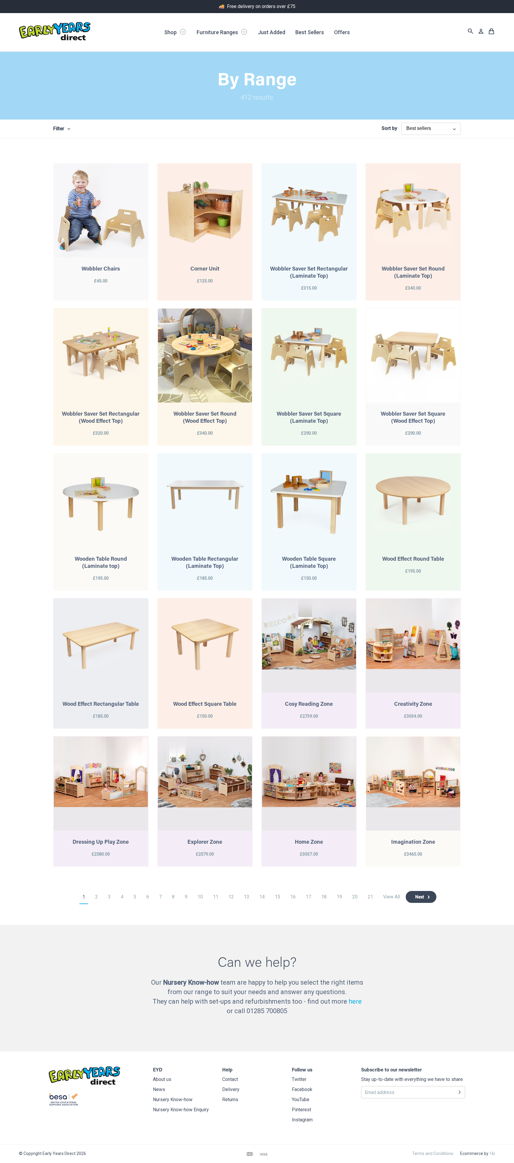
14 (262, 897)
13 (246, 897)
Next (419, 897)
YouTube (300, 1099)
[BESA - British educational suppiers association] (64, 1100)
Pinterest (301, 1109)
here (355, 1001)
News (159, 1089)
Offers (342, 32)
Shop (171, 32)
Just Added (271, 32)
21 (370, 897)
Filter (58, 128)
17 (308, 897)
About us (162, 1079)
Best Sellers (309, 32)
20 (355, 897)
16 (293, 897)
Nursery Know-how (172, 1099)
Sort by (389, 128)
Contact (230, 1079)
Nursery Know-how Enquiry (181, 1109)
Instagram (302, 1120)
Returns (230, 1099)
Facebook (302, 1089)
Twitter (299, 1079)
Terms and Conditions (432, 1153)
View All (391, 897)
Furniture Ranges (218, 32)
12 (231, 897)
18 (324, 897)
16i (492, 1153)
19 (339, 897)
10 (200, 897)
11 (215, 897)
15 (277, 897)
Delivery (230, 1089)
